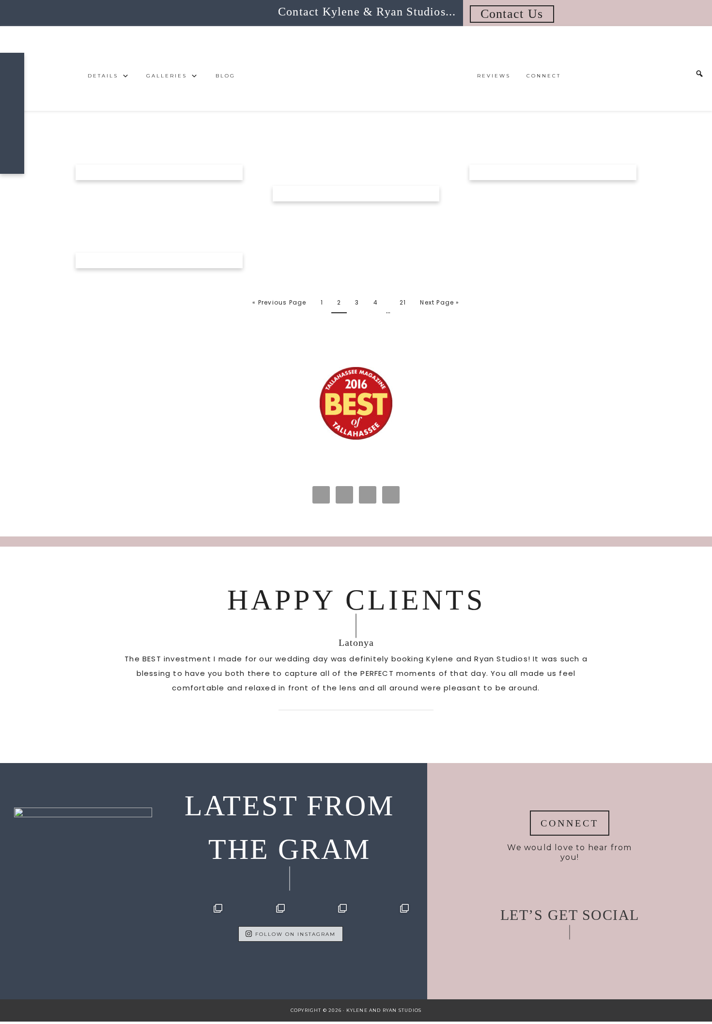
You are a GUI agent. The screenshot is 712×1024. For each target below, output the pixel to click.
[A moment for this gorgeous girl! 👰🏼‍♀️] (383, 930)
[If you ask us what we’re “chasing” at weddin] (196, 930)
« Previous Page (279, 302)
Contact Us (511, 14)
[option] (356, 673)
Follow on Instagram (295, 934)
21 (403, 302)
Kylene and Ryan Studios (356, 68)
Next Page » (439, 302)
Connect (570, 823)
